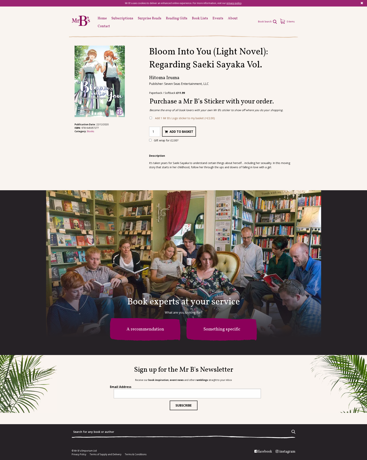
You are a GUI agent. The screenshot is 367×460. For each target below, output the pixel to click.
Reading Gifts (176, 18)
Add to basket (181, 132)
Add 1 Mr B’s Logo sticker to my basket (185, 118)
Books (90, 131)
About (233, 18)
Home (102, 18)
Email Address (120, 387)
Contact (104, 26)
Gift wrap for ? (165, 140)
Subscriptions (122, 18)
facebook (265, 451)
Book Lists (200, 18)
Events (218, 18)
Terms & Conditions (135, 454)
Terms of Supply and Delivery (105, 454)
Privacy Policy (79, 454)
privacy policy (234, 3)
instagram (287, 451)
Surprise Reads (149, 18)
